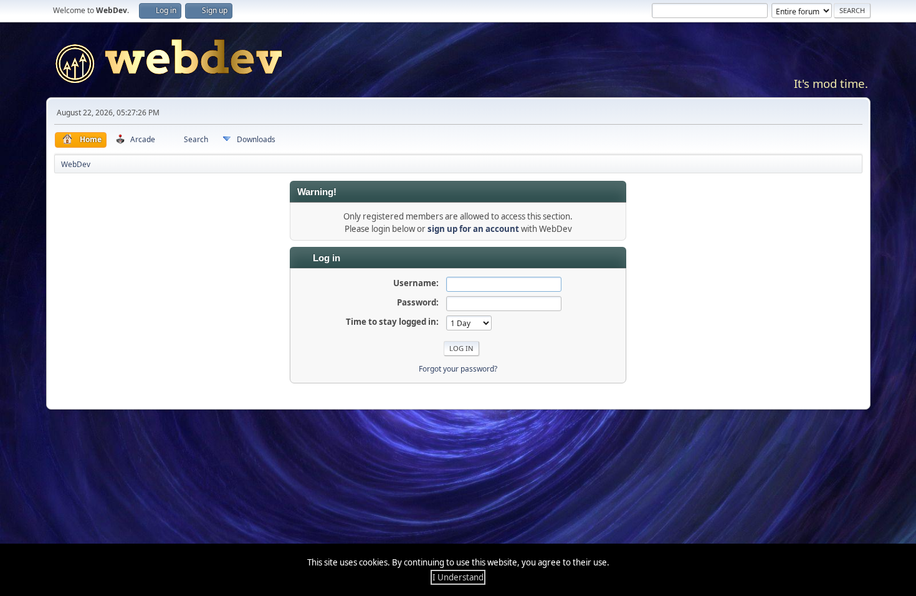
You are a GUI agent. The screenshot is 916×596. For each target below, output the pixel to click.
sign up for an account (473, 228)
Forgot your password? (458, 368)
